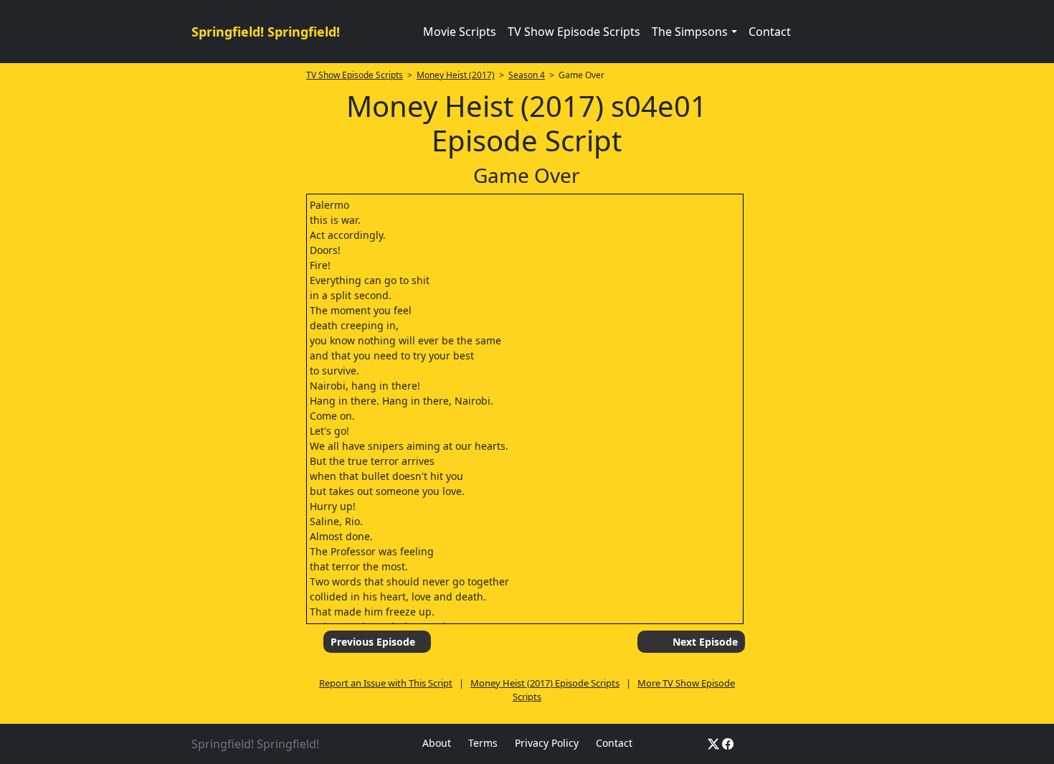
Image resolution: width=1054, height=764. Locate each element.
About (436, 743)
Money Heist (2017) (456, 75)
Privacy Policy (547, 743)
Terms (483, 743)
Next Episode (705, 642)
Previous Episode (373, 642)
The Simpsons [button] (690, 31)
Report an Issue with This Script (385, 682)
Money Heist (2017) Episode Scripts (544, 682)
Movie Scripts (459, 31)
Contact (770, 31)
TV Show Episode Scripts (574, 31)
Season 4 (526, 75)
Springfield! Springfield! (265, 31)
